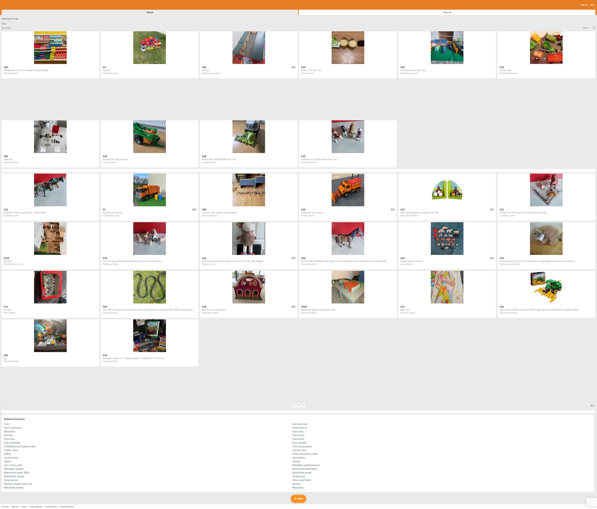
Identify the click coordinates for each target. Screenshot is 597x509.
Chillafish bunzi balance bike (20, 446)
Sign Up (584, 5)
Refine (586, 28)
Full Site (5, 507)
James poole (11, 457)
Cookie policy (51, 507)
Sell (300, 498)
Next (592, 405)
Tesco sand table (301, 480)
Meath (12, 313)
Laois (117, 216)
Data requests (36, 507)
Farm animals (299, 424)
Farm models (299, 442)
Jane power (298, 457)
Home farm (298, 439)
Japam (7, 461)
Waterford (414, 216)
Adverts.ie (14, 5)
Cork (312, 73)
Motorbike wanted (13, 469)
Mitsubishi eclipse (14, 487)
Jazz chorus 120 (13, 465)
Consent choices (67, 507)
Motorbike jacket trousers (306, 465)
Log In (592, 5)
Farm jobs (297, 431)
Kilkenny (213, 216)
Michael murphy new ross (18, 484)
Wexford (513, 73)
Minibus (296, 484)
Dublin (16, 73)
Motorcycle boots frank (304, 469)
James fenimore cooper (305, 454)
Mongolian (298, 487)
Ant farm (8, 435)
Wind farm (9, 431)
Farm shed (298, 435)
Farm (7, 424)
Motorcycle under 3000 (16, 472)
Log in (24, 507)
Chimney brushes (302, 446)
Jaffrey (7, 454)
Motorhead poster (302, 472)
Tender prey (298, 476)
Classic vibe (299, 450)
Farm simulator (12, 442)
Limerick (414, 73)
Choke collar (11, 450)
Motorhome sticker (14, 476)
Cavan (217, 73)
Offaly (114, 361)
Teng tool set (11, 480)
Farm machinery (13, 427)
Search (150, 12)
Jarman (296, 461)
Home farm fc (299, 427)
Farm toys (9, 439)
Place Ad (447, 12)
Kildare (16, 162)
